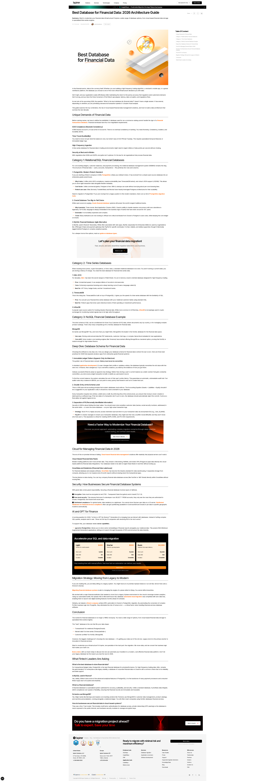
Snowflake (105, 471)
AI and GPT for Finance (181, 52)
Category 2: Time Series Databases (184, 39)
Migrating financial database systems (85, 590)
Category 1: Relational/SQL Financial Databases (186, 36)
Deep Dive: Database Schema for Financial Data (187, 44)
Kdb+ (83, 278)
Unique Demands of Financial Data (184, 34)
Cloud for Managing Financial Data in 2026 (185, 46)
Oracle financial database (100, 203)
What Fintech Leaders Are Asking (183, 59)
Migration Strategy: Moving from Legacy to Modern (187, 55)
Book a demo (197, 2)
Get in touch (192, 723)
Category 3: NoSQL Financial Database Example (187, 41)
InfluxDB (142, 310)
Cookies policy (122, 778)
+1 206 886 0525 (77, 760)
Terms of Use (132, 778)
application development (88, 365)
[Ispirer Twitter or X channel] (196, 775)
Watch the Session (155, 7)
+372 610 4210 (104, 760)
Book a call (118, 251)
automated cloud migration (133, 596)
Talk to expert (107, 24)
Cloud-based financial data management (115, 454)
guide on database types (108, 233)
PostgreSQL (106, 175)
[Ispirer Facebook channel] (193, 775)
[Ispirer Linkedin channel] (199, 775)
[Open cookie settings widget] (2, 778)
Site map (104, 778)
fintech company (92, 603)
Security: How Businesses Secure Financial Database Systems (188, 49)
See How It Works (119, 437)
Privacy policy (112, 778)
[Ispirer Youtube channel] (189, 775)
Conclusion (178, 57)
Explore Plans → (120, 567)
